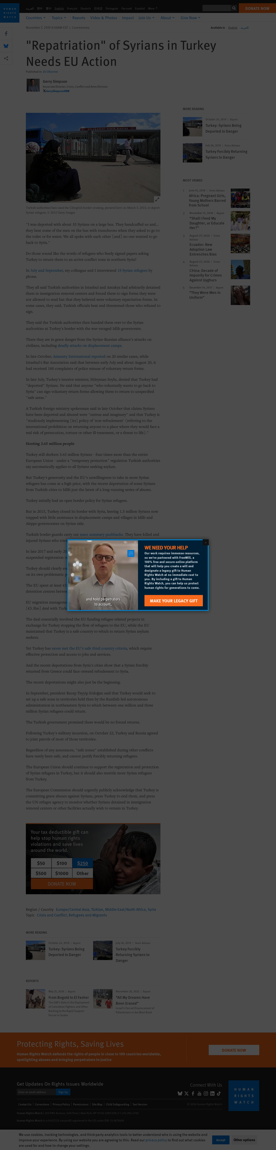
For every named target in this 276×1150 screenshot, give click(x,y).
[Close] (206, 542)
